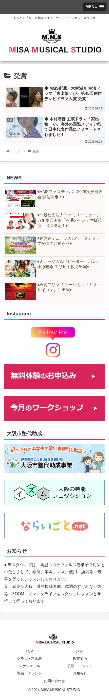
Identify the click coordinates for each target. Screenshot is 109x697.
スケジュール (29, 666)
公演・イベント (79, 666)
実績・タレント (29, 673)
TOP (29, 651)
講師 (79, 651)
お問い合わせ (54, 681)
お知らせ (80, 673)
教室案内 (80, 659)
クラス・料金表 (29, 659)
